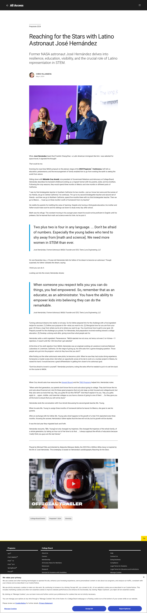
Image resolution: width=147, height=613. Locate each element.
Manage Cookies (10, 609)
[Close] (143, 577)
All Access (16, 5)
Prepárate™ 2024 (55, 519)
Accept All (89, 609)
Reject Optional (124, 609)
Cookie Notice (20, 603)
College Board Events (37, 519)
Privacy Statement (46, 603)
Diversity (68, 519)
